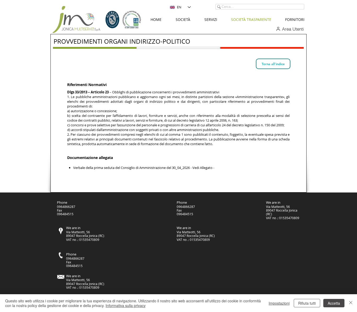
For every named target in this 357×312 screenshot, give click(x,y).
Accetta (334, 303)
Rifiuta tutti (307, 303)
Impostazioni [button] (279, 303)
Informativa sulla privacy (126, 305)
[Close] (351, 303)
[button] (183, 20)
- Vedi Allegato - (202, 167)
